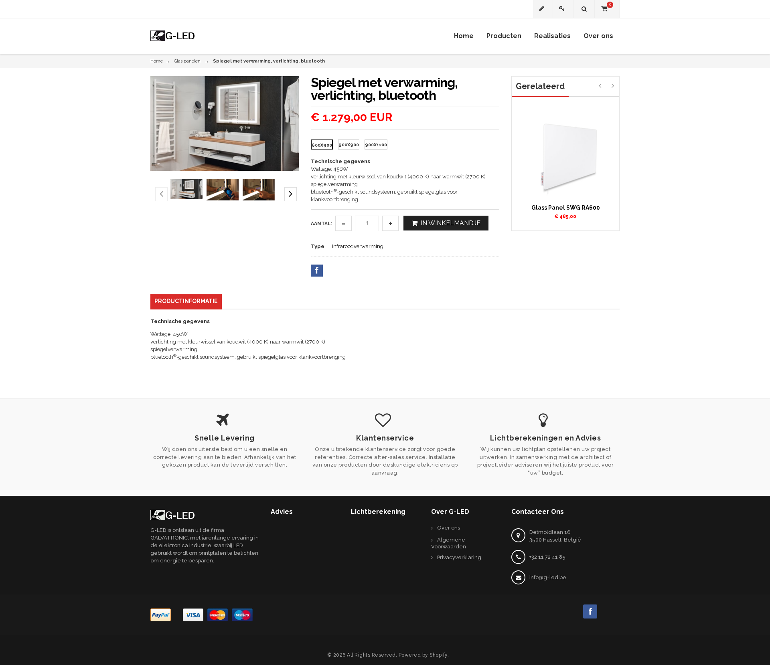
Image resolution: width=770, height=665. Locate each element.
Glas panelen (187, 61)
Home (156, 61)
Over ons (448, 528)
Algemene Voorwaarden (448, 543)
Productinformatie (186, 301)
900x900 (348, 145)
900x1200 (376, 145)
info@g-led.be (547, 577)
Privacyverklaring (459, 557)
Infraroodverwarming (357, 246)
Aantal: (321, 223)
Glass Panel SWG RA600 (565, 207)
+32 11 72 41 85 (547, 557)
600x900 (322, 145)
